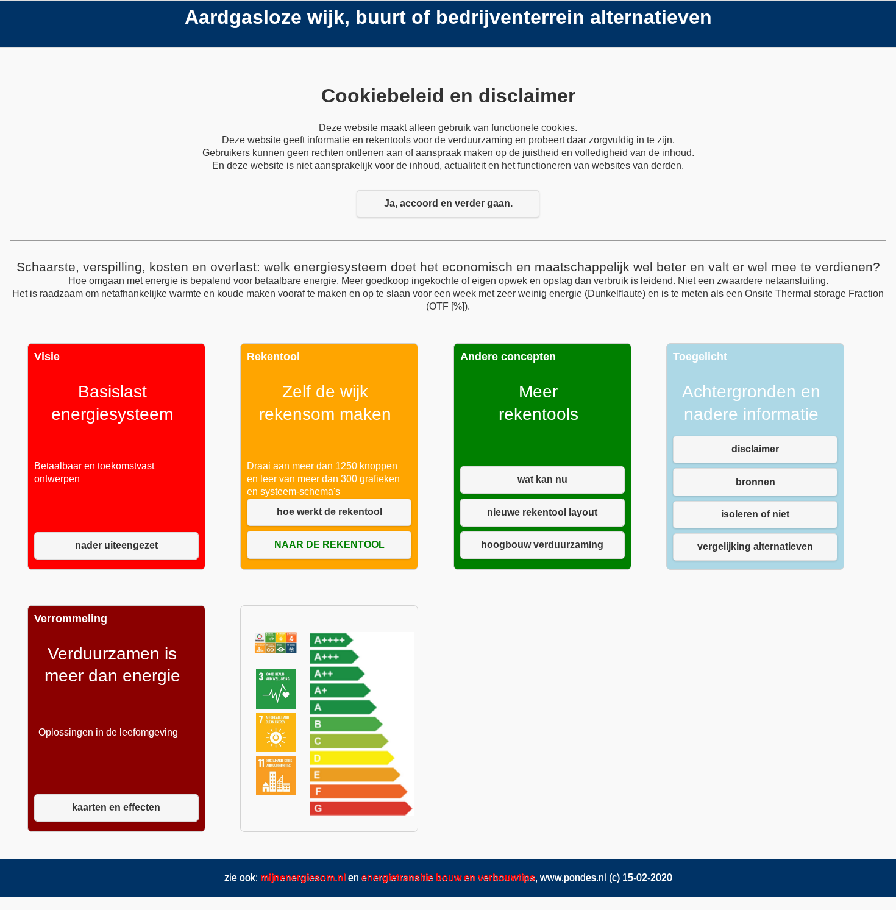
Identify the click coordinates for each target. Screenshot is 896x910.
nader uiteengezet (116, 545)
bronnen (755, 482)
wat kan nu (542, 479)
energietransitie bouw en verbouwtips (448, 877)
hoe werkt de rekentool (329, 512)
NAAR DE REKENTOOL (329, 544)
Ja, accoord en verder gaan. (448, 203)
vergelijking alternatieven (755, 546)
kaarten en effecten (116, 807)
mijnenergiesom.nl (303, 877)
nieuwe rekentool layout (542, 512)
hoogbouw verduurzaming (542, 544)
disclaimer (755, 449)
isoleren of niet (755, 514)
